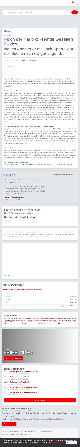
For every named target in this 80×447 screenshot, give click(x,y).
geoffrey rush (50, 323)
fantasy (68, 321)
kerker (38, 321)
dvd (34, 318)
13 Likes (22, 60)
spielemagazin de (15, 431)
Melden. (32, 217)
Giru (16, 60)
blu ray (38, 318)
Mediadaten (6, 434)
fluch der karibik (9, 318)
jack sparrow (20, 318)
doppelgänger (31, 321)
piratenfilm (28, 318)
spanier (23, 321)
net (32, 431)
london (43, 321)
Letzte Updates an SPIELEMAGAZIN (23, 371)
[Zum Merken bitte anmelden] (6, 69)
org (29, 431)
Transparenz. (32, 200)
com (25, 431)
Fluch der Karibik (35, 81)
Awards (13, 434)
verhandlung (50, 321)
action (74, 321)
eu (35, 431)
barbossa (49, 318)
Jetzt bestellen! (13, 358)
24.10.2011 (9, 60)
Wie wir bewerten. (11, 200)
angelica (56, 318)
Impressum (27, 434)
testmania (46, 431)
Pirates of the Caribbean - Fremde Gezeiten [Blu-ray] (22, 289)
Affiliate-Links (19, 232)
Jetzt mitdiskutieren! (40, 400)
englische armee (15, 321)
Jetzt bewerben (9, 424)
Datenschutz (19, 434)
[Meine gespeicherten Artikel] (69, 3)
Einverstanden (71, 443)
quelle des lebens (65, 318)
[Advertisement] (40, 21)
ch (38, 431)
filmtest (43, 318)
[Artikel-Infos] (6, 63)
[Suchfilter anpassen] (68, 12)
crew (56, 321)
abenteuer (62, 321)
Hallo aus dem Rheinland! (19, 377)
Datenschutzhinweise (57, 443)
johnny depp (15, 323)
